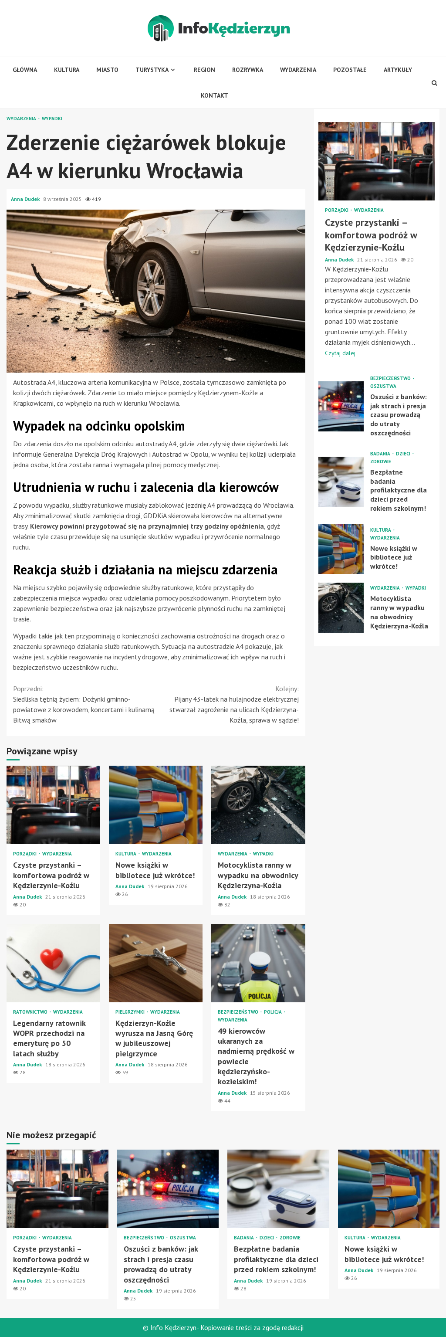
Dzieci (404, 453)
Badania (381, 453)
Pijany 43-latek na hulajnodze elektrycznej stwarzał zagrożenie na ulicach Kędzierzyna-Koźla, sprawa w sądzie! (234, 704)
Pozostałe (350, 70)
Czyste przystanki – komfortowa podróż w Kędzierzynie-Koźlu (53, 805)
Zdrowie (380, 461)
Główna (25, 70)
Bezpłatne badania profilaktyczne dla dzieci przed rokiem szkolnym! (341, 482)
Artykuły (398, 70)
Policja (273, 1012)
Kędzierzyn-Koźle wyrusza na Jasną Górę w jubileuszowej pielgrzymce (156, 963)
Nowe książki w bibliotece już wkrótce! (156, 805)
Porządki (25, 854)
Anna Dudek (26, 199)
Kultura (66, 70)
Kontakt (214, 95)
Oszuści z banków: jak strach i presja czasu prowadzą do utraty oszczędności (341, 406)
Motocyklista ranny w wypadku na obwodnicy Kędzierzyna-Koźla (258, 805)
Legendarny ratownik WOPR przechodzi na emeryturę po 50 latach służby (53, 963)
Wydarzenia (298, 70)
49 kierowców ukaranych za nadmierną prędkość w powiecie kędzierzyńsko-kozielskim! (258, 963)
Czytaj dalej (340, 353)
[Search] (434, 83)
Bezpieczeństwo (239, 1012)
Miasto (107, 70)
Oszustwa (383, 386)
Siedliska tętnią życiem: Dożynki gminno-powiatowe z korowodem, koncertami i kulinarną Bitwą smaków (84, 704)
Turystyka (152, 70)
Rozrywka (247, 70)
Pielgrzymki (130, 1012)
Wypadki (52, 118)
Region (204, 70)
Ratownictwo (31, 1012)
